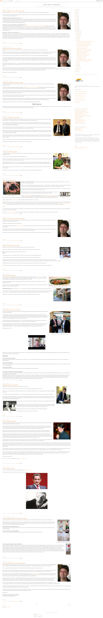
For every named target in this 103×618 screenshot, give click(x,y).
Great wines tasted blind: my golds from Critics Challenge (14, 563)
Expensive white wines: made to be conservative (12, 48)
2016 (77, 23)
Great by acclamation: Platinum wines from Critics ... (84, 59)
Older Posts (69, 604)
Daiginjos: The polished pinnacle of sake (81, 127)
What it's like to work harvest (79, 117)
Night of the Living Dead (27, 469)
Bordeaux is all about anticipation (9, 180)
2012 (77, 29)
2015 (77, 24)
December (78, 31)
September (78, 35)
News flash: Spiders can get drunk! (9, 421)
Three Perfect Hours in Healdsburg (9, 275)
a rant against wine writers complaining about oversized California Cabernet (34, 25)
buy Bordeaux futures (27, 195)
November (78, 33)
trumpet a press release (19, 225)
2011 (77, 30)
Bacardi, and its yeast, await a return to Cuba (81, 109)
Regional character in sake (79, 130)
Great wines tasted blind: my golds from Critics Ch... (84, 60)
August (78, 37)
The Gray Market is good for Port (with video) (12, 310)
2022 (77, 15)
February (78, 66)
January (78, 68)
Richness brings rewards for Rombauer (80, 93)
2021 (77, 16)
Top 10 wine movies (78, 118)
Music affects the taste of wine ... (79, 119)
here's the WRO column (23, 458)
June (77, 40)
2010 (77, 69)
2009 (77, 71)
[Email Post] (21, 43)
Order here (21, 18)
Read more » (4, 41)
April (78, 64)
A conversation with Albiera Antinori (10, 151)
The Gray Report (51, 4)
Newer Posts (4, 604)
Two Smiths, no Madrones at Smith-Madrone (11, 117)
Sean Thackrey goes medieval (79, 121)
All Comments (38, 616)
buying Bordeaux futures (15, 199)
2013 (77, 27)
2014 (77, 26)
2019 (77, 19)
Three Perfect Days (39, 276)
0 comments (18, 175)
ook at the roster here (34, 573)
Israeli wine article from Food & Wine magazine (82, 112)
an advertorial (66, 197)
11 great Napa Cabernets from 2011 (80, 95)
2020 (77, 17)
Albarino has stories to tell (79, 113)
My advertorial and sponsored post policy (81, 147)
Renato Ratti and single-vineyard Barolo (10, 385)
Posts (36, 614)
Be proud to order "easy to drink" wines (80, 114)
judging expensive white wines (14, 12)
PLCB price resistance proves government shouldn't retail (14, 218)
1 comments (18, 213)
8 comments (18, 43)
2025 (77, 10)
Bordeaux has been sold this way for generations (50, 195)
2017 (77, 22)
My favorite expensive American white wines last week (13, 11)
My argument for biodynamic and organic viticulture (13, 82)
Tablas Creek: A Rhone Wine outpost (80, 100)
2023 (77, 13)
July (77, 38)
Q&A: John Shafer (77, 102)
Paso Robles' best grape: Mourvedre (80, 110)
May (77, 62)
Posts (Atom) (8, 606)
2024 (77, 12)
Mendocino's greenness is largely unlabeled (11, 245)
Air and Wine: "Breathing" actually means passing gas (83, 115)
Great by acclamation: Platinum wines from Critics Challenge (15, 518)
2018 (77, 20)
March (78, 65)
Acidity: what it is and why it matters (80, 123)
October (78, 34)
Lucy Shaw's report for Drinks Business (32, 87)
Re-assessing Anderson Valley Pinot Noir (81, 91)
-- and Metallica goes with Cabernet (80, 120)
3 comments (18, 270)
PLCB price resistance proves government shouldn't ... (84, 49)
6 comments (18, 463)
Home (37, 604)
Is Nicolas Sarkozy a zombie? (8, 468)
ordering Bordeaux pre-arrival (10, 212)
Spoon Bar (19, 288)
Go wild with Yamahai (78, 128)
